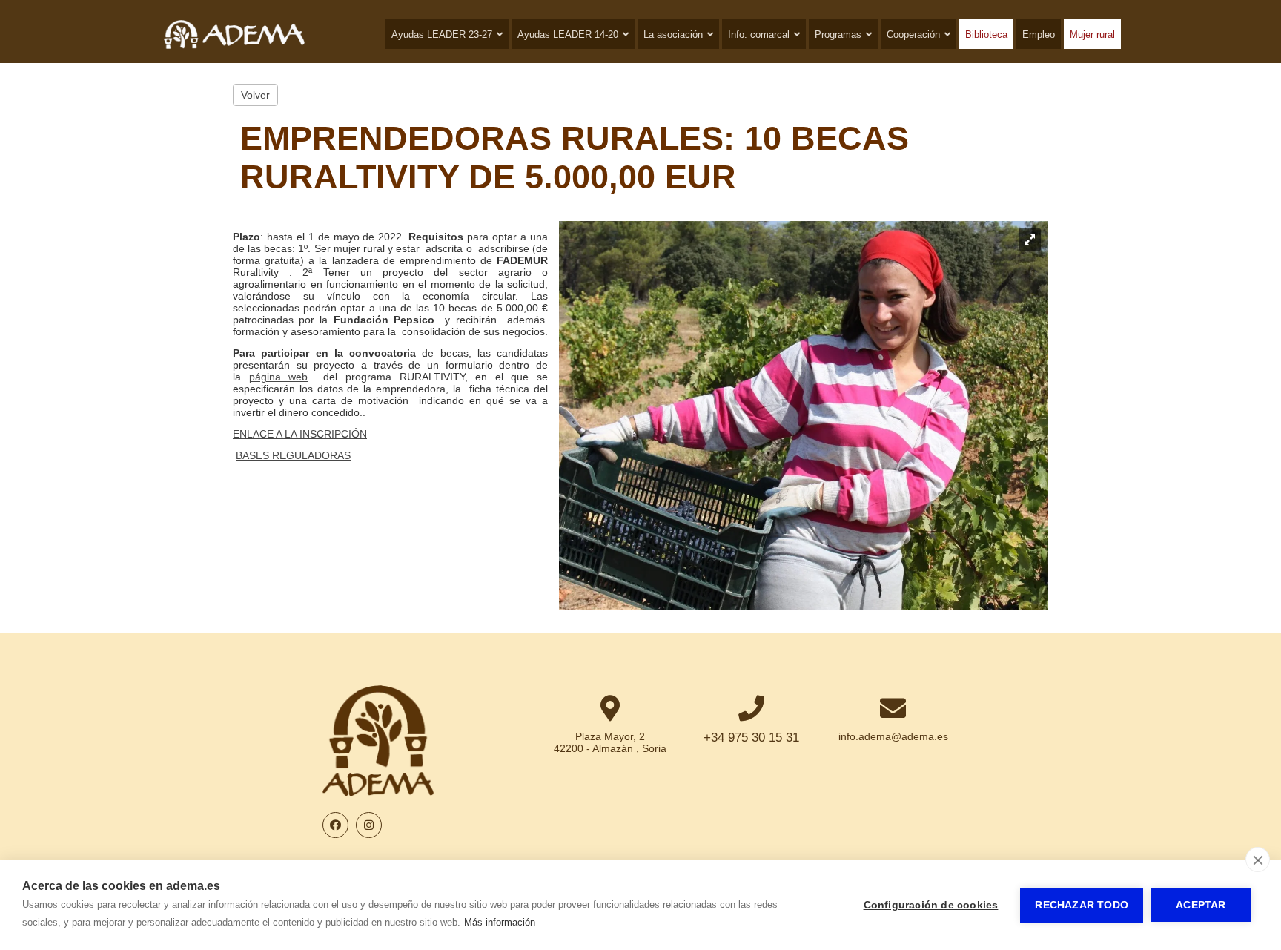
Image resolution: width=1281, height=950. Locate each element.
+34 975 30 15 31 (751, 737)
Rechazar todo (1081, 905)
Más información (499, 922)
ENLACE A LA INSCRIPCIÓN (300, 434)
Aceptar (1200, 905)
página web (278, 377)
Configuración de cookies (931, 905)
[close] (1257, 859)
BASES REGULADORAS (293, 455)
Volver (255, 95)
